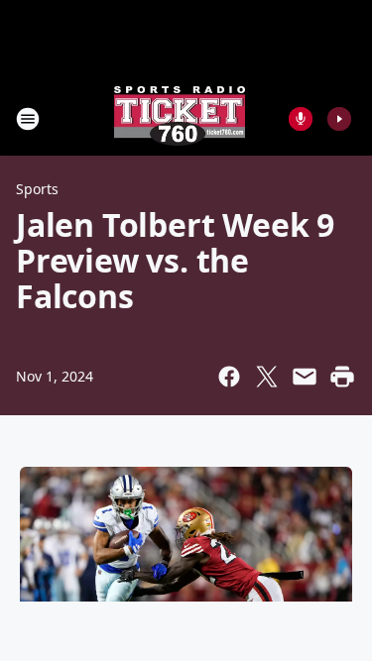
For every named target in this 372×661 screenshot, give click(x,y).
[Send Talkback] (300, 119)
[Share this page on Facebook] (229, 376)
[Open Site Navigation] (28, 119)
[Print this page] (342, 376)
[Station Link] (179, 118)
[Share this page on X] (267, 376)
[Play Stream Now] (339, 119)
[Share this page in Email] (304, 376)
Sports (37, 188)
